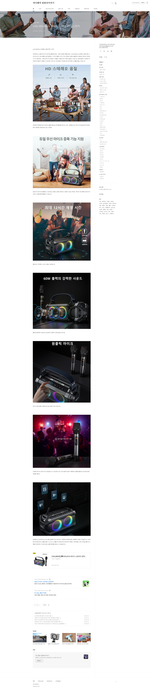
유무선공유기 (103, 129)
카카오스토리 (41, 681)
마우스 (101, 125)
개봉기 (103, 205)
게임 (100, 205)
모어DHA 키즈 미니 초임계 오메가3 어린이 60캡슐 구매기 (47, 621)
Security (102, 165)
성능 (108, 209)
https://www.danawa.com (41, 579)
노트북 (101, 117)
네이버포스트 (49, 681)
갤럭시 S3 (102, 92)
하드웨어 (101, 138)
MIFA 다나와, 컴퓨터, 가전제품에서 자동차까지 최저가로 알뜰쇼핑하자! (53, 584)
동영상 (111, 209)
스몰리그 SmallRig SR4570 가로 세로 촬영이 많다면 (46, 618)
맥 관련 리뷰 (102, 79)
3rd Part (102, 163)
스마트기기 (102, 96)
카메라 (103, 213)
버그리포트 (102, 149)
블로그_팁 (102, 74)
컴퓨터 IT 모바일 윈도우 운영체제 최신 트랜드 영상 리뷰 (48, 657)
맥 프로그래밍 (103, 81)
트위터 (107, 51)
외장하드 (102, 113)
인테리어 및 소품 (103, 131)
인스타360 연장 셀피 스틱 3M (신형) (42, 616)
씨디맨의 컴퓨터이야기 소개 (105, 189)
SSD (101, 109)
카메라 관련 (102, 119)
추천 (103, 207)
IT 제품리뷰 (107, 207)
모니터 (101, 101)
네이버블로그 (58, 681)
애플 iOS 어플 (103, 90)
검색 (112, 3)
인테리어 (114, 203)
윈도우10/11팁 (50, 9)
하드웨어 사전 (103, 144)
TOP (116, 681)
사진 (100, 213)
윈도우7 (101, 151)
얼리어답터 (105, 203)
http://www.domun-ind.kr (41, 590)
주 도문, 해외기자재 (40, 593)
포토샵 (101, 167)
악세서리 (102, 121)
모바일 (100, 85)
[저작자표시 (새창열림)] (48, 605)
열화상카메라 (103, 127)
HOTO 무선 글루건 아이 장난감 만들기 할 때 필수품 (46, 620)
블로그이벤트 (103, 69)
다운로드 (101, 169)
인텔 (107, 205)
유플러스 (112, 213)
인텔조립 (77, 9)
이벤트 (108, 201)
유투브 (111, 51)
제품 (109, 205)
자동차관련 (102, 135)
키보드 (101, 123)
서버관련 (102, 157)
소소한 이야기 (38, 613)
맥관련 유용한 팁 (103, 83)
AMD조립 (86, 9)
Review (105, 211)
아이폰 (110, 203)
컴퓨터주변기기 (103, 111)
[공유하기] (37, 605)
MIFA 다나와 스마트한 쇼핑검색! (44, 581)
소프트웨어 (101, 146)
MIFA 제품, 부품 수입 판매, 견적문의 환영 (45, 595)
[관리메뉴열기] (147, 3)
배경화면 (102, 172)
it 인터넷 (113, 205)
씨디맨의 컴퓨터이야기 (43, 3)
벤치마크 (104, 201)
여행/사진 (102, 178)
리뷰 (69, 9)
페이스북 (100, 51)
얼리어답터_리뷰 (103, 94)
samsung (113, 207)
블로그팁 (60, 9)
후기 (100, 207)
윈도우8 (101, 153)
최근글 (100, 57)
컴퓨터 (101, 98)
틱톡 (34, 681)
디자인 (100, 203)
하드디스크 (102, 105)
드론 (101, 133)
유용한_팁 (101, 72)
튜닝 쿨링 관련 (103, 115)
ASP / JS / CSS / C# (104, 161)
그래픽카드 (102, 103)
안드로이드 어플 (103, 88)
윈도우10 (102, 155)
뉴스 (101, 140)
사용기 (112, 211)
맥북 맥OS (101, 77)
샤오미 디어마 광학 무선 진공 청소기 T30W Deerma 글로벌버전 (49, 623)
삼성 (107, 213)
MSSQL (101, 159)
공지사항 (101, 67)
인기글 (105, 57)
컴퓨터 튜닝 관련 (103, 142)
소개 (40, 9)
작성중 (100, 65)
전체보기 (101, 62)
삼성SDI (101, 176)
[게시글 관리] (39, 605)
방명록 (95, 9)
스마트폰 (101, 211)
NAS (101, 107)
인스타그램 (104, 51)
